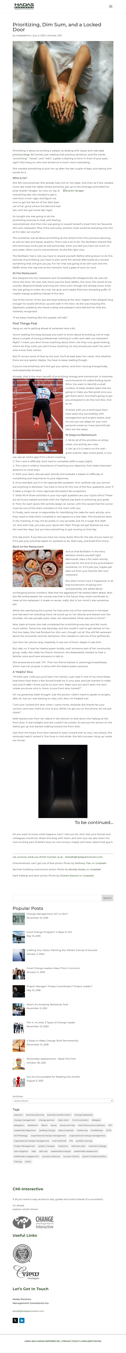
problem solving (84, 1141)
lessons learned (66, 1130)
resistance (63, 1146)
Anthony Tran (83, 863)
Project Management (24, 1146)
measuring (82, 1130)
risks (34, 1151)
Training (18, 1161)
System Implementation (94, 1156)
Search (107, 898)
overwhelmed (59, 1141)
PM (71, 1141)
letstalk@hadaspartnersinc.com (28, 1311)
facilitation (33, 1125)
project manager (46, 1146)
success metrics (71, 1156)
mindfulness (97, 1130)
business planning (35, 1115)
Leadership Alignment (25, 1130)
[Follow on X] (15, 1320)
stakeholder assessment (86, 1151)
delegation (19, 1125)
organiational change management (48, 1135)
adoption (18, 1115)
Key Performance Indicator (91, 1125)
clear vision (63, 1120)
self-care (43, 1151)
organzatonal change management (31, 1141)
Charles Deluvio (69, 875)
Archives (18, 1096)
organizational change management (87, 1135)
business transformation (59, 1115)
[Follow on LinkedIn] (21, 1320)
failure (44, 1125)
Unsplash (100, 863)
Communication (80, 1120)
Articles (51, 35)
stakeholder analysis (61, 1151)
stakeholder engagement (26, 1156)
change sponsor (47, 1120)
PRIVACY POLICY (71, 1341)
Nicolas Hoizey (77, 869)
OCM (108, 1130)
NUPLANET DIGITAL (92, 1341)
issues (54, 1125)
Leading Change (47, 1130)
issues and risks (67, 1125)
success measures (51, 1156)
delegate (96, 1120)
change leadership (83, 1115)
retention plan (78, 1146)
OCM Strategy (21, 1135)
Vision (28, 1161)
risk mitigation (21, 1151)
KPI (110, 1125)
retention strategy (97, 1146)
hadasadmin (23, 35)
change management (24, 1120)
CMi (59, 35)
